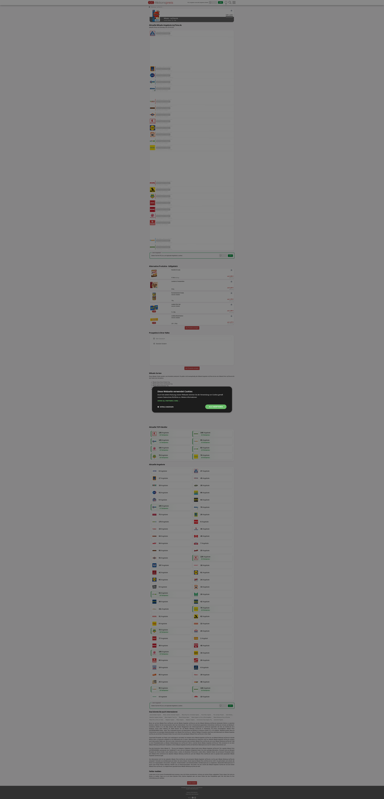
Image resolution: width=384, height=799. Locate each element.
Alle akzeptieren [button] (216, 407)
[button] (192, 401)
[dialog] (192, 399)
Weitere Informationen (189, 397)
